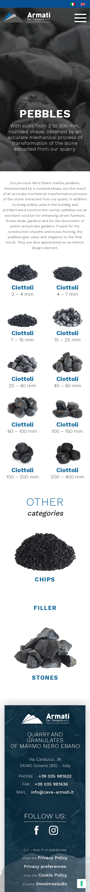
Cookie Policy (52, 875)
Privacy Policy (52, 857)
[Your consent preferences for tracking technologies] (81, 883)
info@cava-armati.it (52, 792)
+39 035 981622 (54, 776)
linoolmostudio (51, 883)
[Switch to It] (72, 3)
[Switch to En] (82, 3)
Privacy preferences (45, 866)
